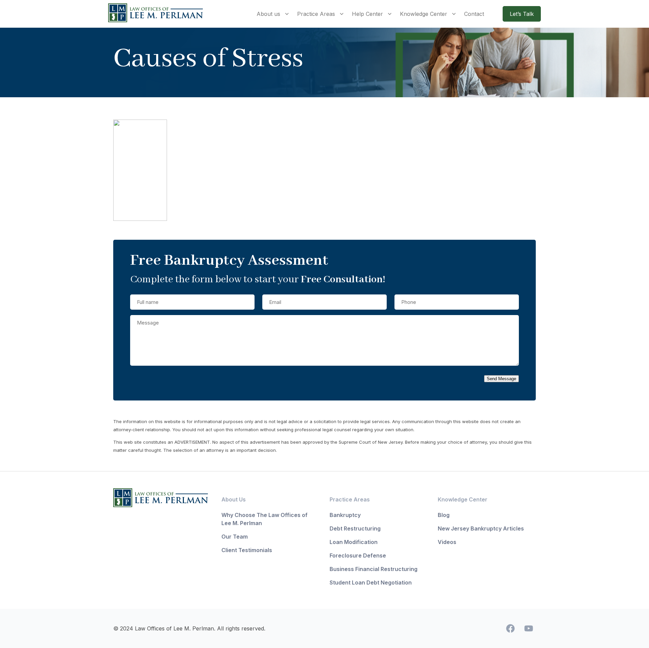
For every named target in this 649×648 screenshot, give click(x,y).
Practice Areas (316, 13)
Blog (444, 515)
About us (268, 13)
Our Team (234, 536)
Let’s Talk (522, 13)
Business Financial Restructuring (373, 569)
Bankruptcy (345, 515)
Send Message (501, 378)
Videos (447, 542)
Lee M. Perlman (241, 523)
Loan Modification (354, 542)
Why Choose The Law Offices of (264, 515)
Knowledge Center (423, 13)
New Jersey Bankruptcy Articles (481, 528)
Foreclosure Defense (358, 555)
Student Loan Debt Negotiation (371, 582)
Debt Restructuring (355, 528)
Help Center (367, 13)
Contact (474, 13)
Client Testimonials (246, 550)
